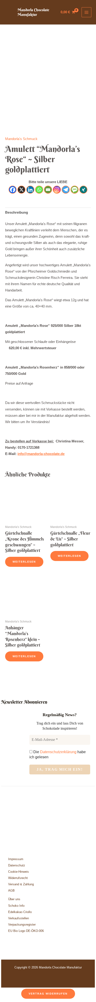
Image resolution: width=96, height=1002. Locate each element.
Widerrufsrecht (18, 878)
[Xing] (83, 190)
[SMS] (75, 190)
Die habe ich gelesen (57, 754)
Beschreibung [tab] (16, 212)
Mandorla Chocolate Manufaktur (33, 12)
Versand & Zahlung (21, 884)
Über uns (14, 899)
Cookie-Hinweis (18, 871)
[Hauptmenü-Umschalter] (86, 12)
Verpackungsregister (22, 924)
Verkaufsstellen (18, 918)
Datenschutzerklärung (58, 752)
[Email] (48, 190)
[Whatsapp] (39, 190)
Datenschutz (16, 865)
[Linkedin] (30, 190)
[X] (21, 190)
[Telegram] (66, 190)
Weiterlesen (24, 561)
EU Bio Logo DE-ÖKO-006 (26, 931)
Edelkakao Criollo (20, 912)
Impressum (15, 859)
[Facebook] (13, 190)
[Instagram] (57, 190)
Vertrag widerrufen (48, 993)
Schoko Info (16, 905)
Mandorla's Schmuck (21, 139)
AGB (11, 890)
